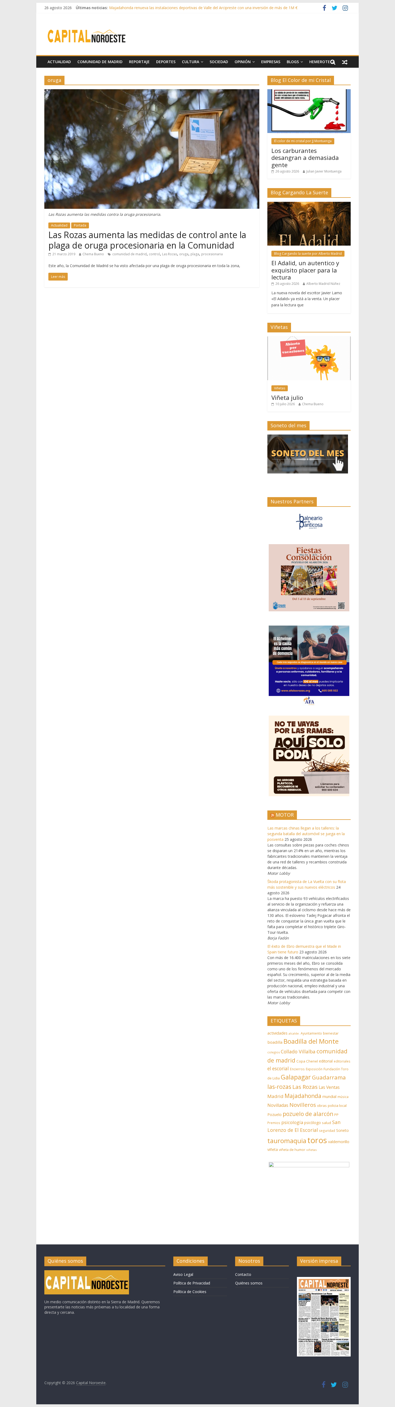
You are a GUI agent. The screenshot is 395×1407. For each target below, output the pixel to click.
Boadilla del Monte (311, 1041)
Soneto (342, 1130)
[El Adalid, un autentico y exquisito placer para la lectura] (309, 204)
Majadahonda (303, 1096)
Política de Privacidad (191, 1283)
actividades (277, 1033)
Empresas (270, 61)
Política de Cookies (189, 1291)
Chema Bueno (93, 254)
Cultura (190, 61)
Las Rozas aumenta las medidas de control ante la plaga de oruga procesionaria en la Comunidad (147, 240)
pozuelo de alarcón (308, 1114)
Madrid (275, 1096)
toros (317, 1140)
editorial (326, 1061)
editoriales (342, 1061)
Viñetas (279, 388)
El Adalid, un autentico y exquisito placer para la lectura (305, 270)
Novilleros (302, 1104)
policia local (337, 1105)
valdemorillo (338, 1141)
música (343, 1096)
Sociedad (219, 61)
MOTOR (285, 815)
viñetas (311, 1150)
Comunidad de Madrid (100, 61)
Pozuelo (274, 1114)
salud (326, 1122)
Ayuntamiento (311, 1033)
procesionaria (212, 254)
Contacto (243, 1274)
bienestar (331, 1033)
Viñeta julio (287, 397)
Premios (273, 1123)
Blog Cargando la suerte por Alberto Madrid (308, 253)
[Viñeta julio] (309, 339)
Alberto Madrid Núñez (323, 283)
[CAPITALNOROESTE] (86, 1272)
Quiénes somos (249, 1283)
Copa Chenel (307, 1061)
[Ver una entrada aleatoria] (345, 61)
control (154, 254)
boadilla (274, 1042)
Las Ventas (329, 1087)
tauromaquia (286, 1140)
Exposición (314, 1069)
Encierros (297, 1069)
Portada (80, 225)
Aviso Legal (183, 1274)
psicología (292, 1122)
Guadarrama (329, 1077)
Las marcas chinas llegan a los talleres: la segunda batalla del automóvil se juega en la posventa (306, 833)
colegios (273, 1052)
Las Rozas (169, 254)
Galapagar (296, 1077)
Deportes (165, 61)
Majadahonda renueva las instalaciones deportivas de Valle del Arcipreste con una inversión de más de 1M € (203, 7)
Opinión (243, 61)
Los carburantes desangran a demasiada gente (305, 157)
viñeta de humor (292, 1149)
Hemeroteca (322, 61)
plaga (195, 254)
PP (336, 1114)
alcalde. (294, 1033)
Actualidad (59, 61)
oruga (183, 254)
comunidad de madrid (129, 254)
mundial (329, 1096)
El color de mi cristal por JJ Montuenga (303, 141)
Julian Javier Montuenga (324, 171)
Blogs (293, 61)
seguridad (327, 1130)
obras (322, 1105)
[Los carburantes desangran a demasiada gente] (309, 92)
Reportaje (139, 61)
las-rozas (279, 1086)
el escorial (278, 1068)
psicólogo (312, 1122)
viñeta (272, 1149)
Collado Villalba (298, 1051)
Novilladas (277, 1105)
